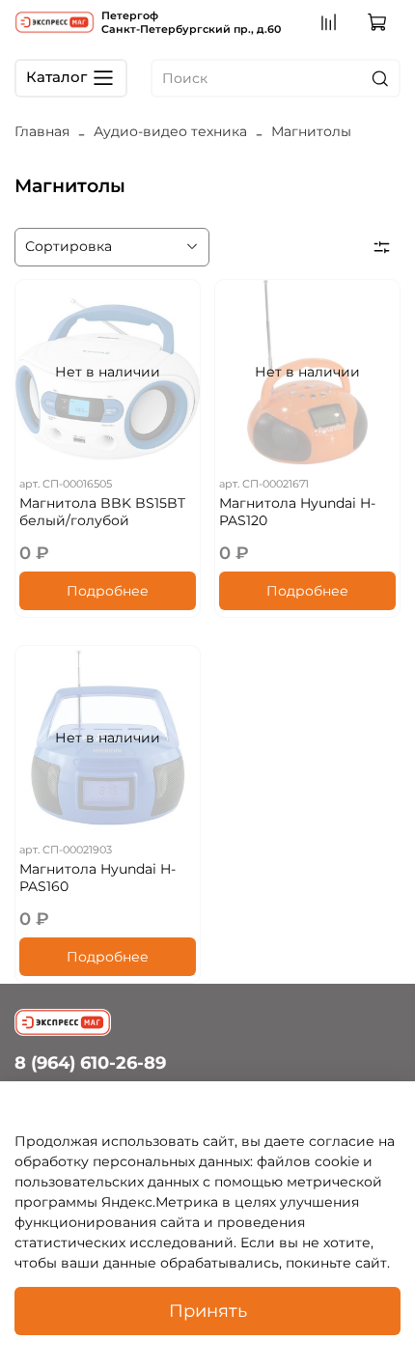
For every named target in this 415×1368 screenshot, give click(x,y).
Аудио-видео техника (170, 131)
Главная (41, 131)
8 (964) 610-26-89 (90, 1062)
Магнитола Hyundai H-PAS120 (297, 511)
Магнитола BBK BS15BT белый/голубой (102, 511)
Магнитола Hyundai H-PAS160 (97, 877)
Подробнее (108, 591)
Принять (208, 1310)
